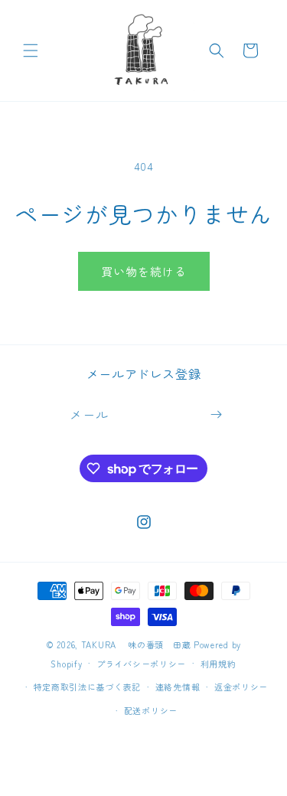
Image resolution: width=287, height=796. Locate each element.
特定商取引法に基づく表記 (87, 686)
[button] (30, 50)
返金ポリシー (241, 686)
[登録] (216, 414)
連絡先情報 (178, 686)
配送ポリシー (151, 710)
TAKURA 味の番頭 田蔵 (136, 644)
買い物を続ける (144, 271)
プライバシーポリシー (141, 663)
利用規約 (218, 663)
